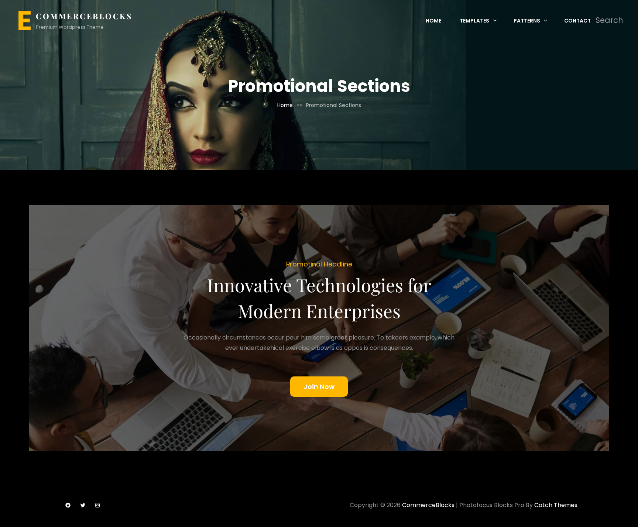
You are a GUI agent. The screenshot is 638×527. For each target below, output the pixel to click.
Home (285, 105)
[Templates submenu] (495, 20)
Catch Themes (555, 505)
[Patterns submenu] (545, 20)
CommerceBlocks (84, 16)
